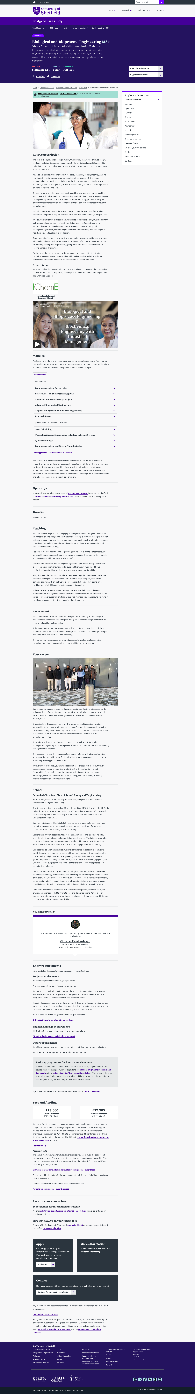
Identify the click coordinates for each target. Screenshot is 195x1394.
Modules (128, 104)
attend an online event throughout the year (54, 496)
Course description (133, 99)
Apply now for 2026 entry (48, 93)
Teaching (128, 117)
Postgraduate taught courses (66, 87)
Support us (61, 1353)
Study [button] (110, 10)
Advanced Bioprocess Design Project (53, 399)
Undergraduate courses (41, 1349)
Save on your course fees (135, 147)
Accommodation (39, 1359)
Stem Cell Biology (44, 429)
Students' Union (112, 1362)
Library (108, 1358)
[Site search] (161, 2)
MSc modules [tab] (40, 374)
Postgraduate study (47, 21)
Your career (129, 125)
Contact (128, 161)
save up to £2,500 (75, 1225)
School (128, 130)
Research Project (43, 416)
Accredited (40, 76)
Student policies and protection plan (89, 1357)
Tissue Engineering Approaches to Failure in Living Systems (65, 434)
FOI (61, 1390)
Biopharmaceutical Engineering (51, 388)
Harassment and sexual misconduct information (90, 1363)
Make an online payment (90, 1353)
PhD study (36, 1356)
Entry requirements (133, 139)
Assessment (130, 121)
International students (41, 1363)
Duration (128, 112)
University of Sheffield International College (72, 1073)
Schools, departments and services (115, 1350)
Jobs (58, 1349)
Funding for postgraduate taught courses (51, 1189)
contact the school (92, 1091)
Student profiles (132, 134)
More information (132, 156)
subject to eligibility (52, 1228)
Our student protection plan (45, 1314)
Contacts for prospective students (52, 1292)
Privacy (44, 1390)
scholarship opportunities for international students (63, 1211)
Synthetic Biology (44, 440)
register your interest (68, 93)
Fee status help (39, 1145)
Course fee (55, 76)
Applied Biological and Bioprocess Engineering (58, 410)
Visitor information (64, 1356)
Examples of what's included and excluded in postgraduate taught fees (64, 1169)
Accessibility (53, 1390)
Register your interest (78, 493)
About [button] (159, 10)
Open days (129, 108)
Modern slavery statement (74, 1390)
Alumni (108, 1355)
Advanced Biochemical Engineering (53, 405)
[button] (39, 28)
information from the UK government (54, 1329)
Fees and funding (132, 143)
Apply (127, 152)
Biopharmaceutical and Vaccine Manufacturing (59, 446)
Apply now (42, 1264)
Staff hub (60, 1363)
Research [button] (125, 10)
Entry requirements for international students (53, 1020)
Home (35, 87)
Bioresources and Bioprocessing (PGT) (54, 393)
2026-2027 (83, 87)
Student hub (86, 1349)
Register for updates (139, 74)
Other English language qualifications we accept (54, 1036)
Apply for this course (139, 68)
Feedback (36, 1390)
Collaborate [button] (143, 10)
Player (59, 1359)
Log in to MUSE (44, 2)
